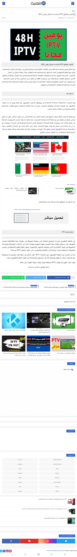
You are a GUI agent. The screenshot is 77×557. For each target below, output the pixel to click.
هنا (33, 267)
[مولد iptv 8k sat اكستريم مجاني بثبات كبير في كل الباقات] (13, 344)
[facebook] (11, 541)
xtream (20, 491)
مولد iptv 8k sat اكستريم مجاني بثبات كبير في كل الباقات (14, 354)
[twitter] (66, 541)
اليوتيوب (20, 464)
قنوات (20, 478)
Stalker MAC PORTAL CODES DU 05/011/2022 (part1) (16, 189)
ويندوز (20, 482)
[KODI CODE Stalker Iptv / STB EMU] (13, 321)
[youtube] (29, 541)
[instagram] (48, 541)
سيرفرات (20, 473)
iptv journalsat (59, 188)
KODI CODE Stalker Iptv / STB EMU (15, 330)
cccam (57, 487)
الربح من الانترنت (57, 464)
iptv (73, 11)
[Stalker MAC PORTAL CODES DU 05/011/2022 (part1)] (38, 321)
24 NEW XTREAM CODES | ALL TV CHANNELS (55, 518)
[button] (58, 277)
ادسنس (20, 459)
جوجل (19, 468)
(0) (3, 17)
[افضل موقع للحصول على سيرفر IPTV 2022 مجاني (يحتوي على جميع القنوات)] (38, 344)
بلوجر (57, 468)
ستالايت (57, 473)
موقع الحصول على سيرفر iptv (66, 353)
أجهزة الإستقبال (57, 459)
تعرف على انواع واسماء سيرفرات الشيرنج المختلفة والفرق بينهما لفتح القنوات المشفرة (44, 509)
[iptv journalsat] (63, 321)
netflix (57, 491)
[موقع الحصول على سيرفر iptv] (63, 344)
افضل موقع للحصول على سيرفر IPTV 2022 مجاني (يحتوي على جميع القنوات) (39, 354)
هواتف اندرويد (57, 482)
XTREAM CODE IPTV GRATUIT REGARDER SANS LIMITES (52, 499)
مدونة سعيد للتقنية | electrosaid (55, 550)
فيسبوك (57, 478)
